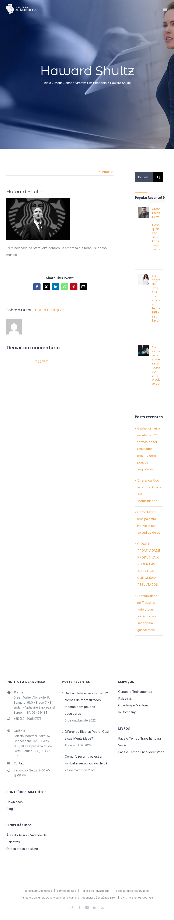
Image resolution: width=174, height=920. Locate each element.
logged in (41, 361)
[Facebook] (37, 286)
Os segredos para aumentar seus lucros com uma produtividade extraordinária (156, 365)
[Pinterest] (73, 286)
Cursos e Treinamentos (135, 692)
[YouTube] (87, 907)
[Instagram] (71, 907)
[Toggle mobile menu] (165, 9)
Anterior (108, 172)
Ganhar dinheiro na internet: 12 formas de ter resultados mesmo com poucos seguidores (148, 448)
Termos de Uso (66, 890)
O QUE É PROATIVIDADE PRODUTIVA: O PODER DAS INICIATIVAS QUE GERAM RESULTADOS (148, 564)
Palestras (125, 698)
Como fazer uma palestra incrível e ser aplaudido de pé (86, 759)
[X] (46, 286)
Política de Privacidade (95, 890)
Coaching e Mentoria (133, 705)
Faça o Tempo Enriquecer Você (141, 752)
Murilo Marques (48, 310)
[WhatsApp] (64, 286)
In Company (127, 712)
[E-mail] (83, 286)
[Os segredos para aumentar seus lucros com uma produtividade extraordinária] (143, 348)
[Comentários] (163, 197)
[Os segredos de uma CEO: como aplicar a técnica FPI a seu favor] (143, 277)
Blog (9, 809)
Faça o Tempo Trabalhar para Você (139, 741)
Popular (141, 197)
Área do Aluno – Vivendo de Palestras (26, 838)
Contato (19, 763)
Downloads (14, 802)
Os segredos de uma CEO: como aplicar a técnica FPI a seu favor (156, 298)
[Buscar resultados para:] (144, 177)
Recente (154, 197)
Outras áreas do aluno (22, 849)
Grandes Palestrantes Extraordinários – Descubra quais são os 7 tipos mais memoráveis (156, 229)
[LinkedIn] (55, 286)
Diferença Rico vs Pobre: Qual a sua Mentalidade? (87, 735)
